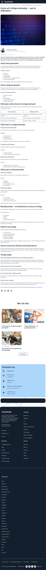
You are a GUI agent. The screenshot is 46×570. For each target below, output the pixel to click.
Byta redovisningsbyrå (28, 478)
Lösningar (26, 452)
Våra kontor (9, 382)
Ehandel (3, 490)
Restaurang (4, 495)
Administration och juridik (7, 324)
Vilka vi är (25, 487)
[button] (2, 2)
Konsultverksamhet (5, 493)
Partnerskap (26, 498)
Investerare (26, 490)
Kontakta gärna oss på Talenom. (35, 287)
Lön (24, 461)
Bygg (3, 487)
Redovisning (26, 455)
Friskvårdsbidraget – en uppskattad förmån (31, 327)
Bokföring (25, 464)
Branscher (4, 481)
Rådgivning (26, 458)
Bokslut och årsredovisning (29, 466)
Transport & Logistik (5, 501)
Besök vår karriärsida (11, 393)
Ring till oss (10, 371)
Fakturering (26, 469)
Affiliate (25, 495)
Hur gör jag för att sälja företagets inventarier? (11, 327)
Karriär (25, 493)
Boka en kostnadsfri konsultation (13, 388)
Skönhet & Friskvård (5, 498)
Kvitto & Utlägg (26, 472)
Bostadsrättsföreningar (6, 484)
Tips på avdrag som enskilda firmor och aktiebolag (12, 349)
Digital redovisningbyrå (28, 475)
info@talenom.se (10, 376)
